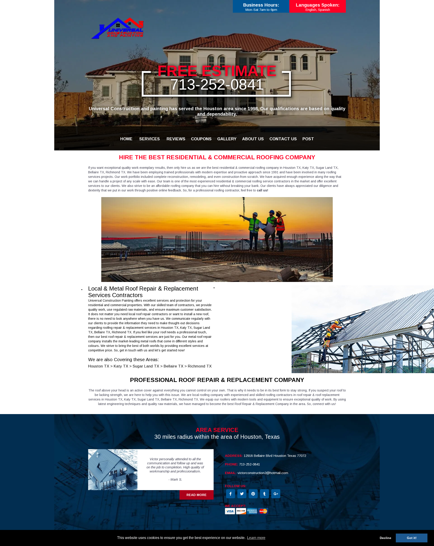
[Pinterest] (253, 493)
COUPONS (201, 139)
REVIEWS (176, 139)
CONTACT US (283, 139)
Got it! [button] (412, 538)
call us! (262, 190)
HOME (126, 139)
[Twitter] (241, 493)
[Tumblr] (264, 493)
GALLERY (226, 139)
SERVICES (149, 139)
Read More (196, 495)
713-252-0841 (217, 84)
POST (308, 139)
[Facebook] (230, 493)
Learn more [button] (256, 538)
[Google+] (275, 493)
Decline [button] (385, 538)
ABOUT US (253, 139)
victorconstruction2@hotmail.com (263, 473)
